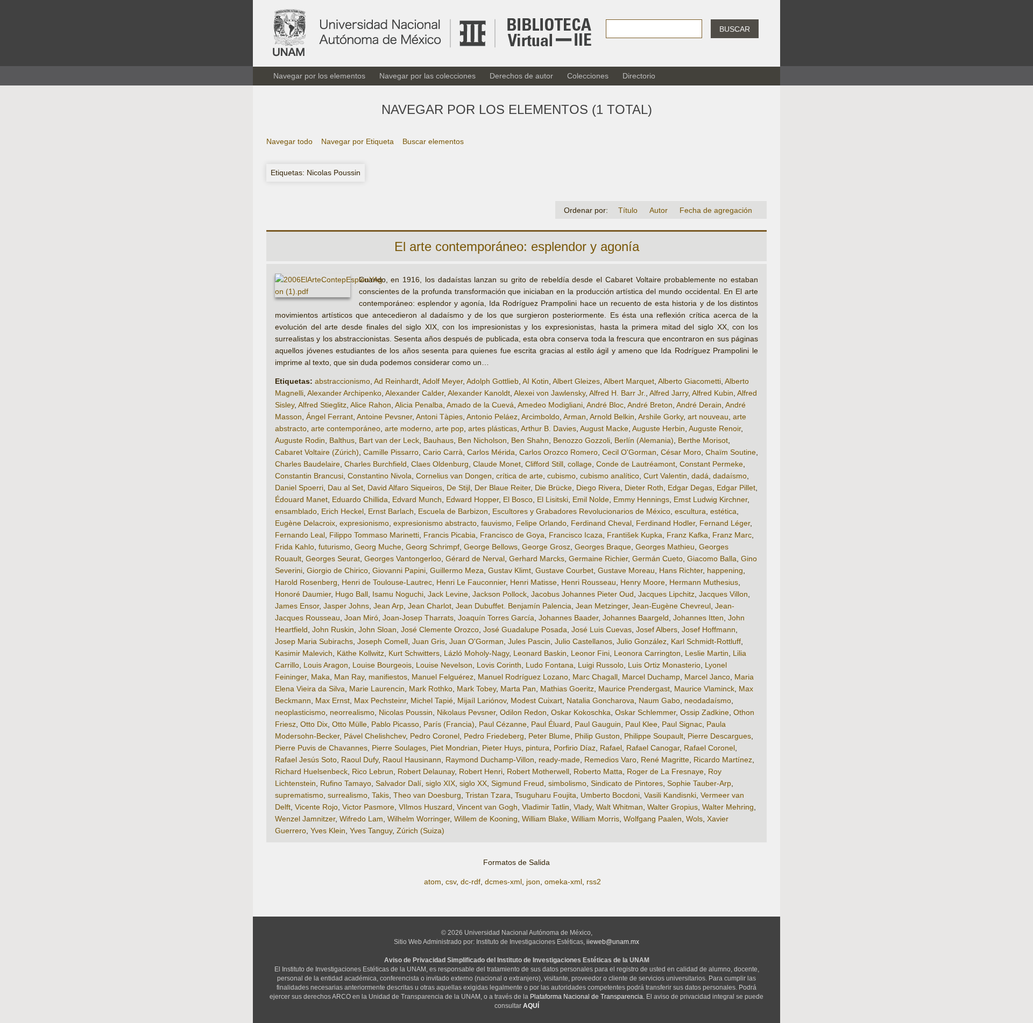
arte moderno (408, 428)
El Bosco (518, 499)
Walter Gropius (672, 807)
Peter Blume (549, 736)
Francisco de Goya (512, 535)
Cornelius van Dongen (454, 475)
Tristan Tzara (488, 795)
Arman (574, 416)
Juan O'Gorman (476, 641)
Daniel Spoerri (299, 487)
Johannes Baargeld (636, 617)
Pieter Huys (501, 747)
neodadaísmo (707, 700)
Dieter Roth (644, 487)
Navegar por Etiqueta (357, 141)
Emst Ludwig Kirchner (710, 499)
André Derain (698, 404)
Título (628, 210)
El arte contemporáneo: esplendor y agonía (516, 246)
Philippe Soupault (653, 736)
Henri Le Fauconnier (471, 582)
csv (450, 881)
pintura (537, 747)
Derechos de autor (521, 75)
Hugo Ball (351, 594)
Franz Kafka (687, 535)
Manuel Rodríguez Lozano (523, 677)
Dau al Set (345, 487)
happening (725, 570)
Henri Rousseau (588, 582)
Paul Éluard (550, 724)
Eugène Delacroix (305, 523)
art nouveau (708, 416)
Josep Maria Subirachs (314, 641)
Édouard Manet (301, 499)
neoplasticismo (300, 712)
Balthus (342, 440)
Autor (658, 210)
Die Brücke (553, 487)
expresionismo (364, 523)
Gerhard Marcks (536, 558)
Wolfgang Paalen (653, 818)
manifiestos (388, 677)
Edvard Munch (417, 499)
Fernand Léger (724, 523)
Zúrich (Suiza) (420, 830)
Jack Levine (448, 594)
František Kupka (634, 535)
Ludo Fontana (550, 665)
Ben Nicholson (482, 440)
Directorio (638, 75)
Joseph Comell (382, 641)
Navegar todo (289, 141)
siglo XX (473, 783)
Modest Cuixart (536, 700)
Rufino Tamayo (345, 783)
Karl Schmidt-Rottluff (706, 641)
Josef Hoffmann (708, 629)
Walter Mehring (728, 807)
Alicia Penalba (419, 404)
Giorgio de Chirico (337, 570)
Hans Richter (681, 570)
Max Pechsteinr (380, 700)
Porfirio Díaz (575, 747)
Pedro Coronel (434, 736)
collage (580, 464)
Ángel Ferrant (329, 416)
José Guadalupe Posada (525, 629)
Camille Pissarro (391, 452)
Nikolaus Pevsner (466, 712)
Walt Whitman (619, 807)
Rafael (611, 747)
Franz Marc (732, 535)
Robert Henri (481, 771)
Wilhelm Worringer (418, 818)
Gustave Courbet (564, 570)
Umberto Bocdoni (610, 795)
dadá (700, 475)
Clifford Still (544, 464)
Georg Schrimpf (432, 546)
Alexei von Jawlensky (549, 393)
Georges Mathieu (665, 546)
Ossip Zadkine (704, 712)
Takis (380, 795)
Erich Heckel (342, 511)
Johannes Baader (568, 617)
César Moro (681, 452)
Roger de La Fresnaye (665, 771)
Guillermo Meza (457, 570)
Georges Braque (603, 546)
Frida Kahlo (294, 546)
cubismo (561, 475)
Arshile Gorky (660, 416)
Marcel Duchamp (651, 677)
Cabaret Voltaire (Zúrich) (317, 452)
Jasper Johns (346, 606)
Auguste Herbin (658, 428)
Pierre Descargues (719, 736)
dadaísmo (730, 475)
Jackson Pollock (499, 594)
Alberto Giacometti (689, 381)
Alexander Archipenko (344, 393)
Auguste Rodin (300, 440)
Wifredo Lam (361, 818)
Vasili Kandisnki (670, 795)
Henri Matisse (533, 582)
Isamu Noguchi (397, 594)
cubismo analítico (609, 475)
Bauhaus (438, 440)
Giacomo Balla (712, 558)
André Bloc (605, 404)
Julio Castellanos (583, 641)
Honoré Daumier (303, 594)
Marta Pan (518, 688)
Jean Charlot (429, 606)
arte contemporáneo (345, 428)
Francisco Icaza (576, 535)
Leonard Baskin (540, 653)
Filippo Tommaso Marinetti (374, 535)
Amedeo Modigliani (550, 404)
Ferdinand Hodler (665, 523)
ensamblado (296, 511)
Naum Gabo (659, 700)
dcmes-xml (503, 881)
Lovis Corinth (499, 665)
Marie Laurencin (377, 688)
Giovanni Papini (399, 570)
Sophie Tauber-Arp (699, 783)
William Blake (544, 818)
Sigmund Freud (517, 783)
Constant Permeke (711, 464)
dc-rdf (470, 881)
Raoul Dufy (359, 759)
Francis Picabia (449, 535)
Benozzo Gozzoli (581, 440)
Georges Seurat (333, 558)
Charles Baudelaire (307, 464)
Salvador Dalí (398, 783)
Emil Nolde (590, 499)
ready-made (559, 759)
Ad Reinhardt (396, 381)
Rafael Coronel (709, 747)
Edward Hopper (472, 499)
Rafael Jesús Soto (306, 759)
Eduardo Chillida (360, 499)
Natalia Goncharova (600, 700)
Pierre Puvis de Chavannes (321, 747)
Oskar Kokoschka (581, 712)
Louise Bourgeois (382, 665)
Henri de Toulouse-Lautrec (387, 582)
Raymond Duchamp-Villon (489, 759)
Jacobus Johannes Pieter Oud (582, 594)
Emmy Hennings (641, 499)
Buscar (734, 29)
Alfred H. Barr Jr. (617, 393)
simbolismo (567, 783)
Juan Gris (428, 641)
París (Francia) (449, 724)
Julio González (642, 641)
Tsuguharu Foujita (545, 795)
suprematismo (299, 795)
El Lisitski (552, 499)
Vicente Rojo (316, 807)
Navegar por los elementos (319, 75)
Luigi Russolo (601, 665)
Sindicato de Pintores (627, 783)
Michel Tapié (432, 700)
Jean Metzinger (602, 606)
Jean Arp (388, 606)
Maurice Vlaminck (704, 688)
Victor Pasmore (368, 807)
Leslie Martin (706, 653)
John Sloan (377, 629)
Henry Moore (642, 582)
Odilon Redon (523, 712)
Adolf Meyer (442, 381)
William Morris (595, 818)
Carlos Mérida (491, 452)
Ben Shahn (530, 440)
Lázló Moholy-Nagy (476, 653)
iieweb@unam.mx (612, 942)
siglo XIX (440, 783)
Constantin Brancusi (309, 475)
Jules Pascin (529, 641)
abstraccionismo (342, 381)
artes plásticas (492, 428)
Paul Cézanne (503, 724)
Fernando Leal (300, 535)
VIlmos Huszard (425, 807)
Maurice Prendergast (634, 688)
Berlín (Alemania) (644, 440)
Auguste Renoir (715, 428)
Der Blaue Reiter (502, 487)
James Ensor (297, 606)
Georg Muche (378, 546)
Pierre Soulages (399, 747)
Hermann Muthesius (703, 582)
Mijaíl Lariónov (481, 700)
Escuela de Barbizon (453, 511)
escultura (690, 511)
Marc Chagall (595, 677)
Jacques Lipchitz (666, 594)
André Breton (650, 404)
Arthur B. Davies (548, 428)
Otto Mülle (349, 724)
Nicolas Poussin (406, 712)
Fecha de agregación (716, 210)
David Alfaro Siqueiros (404, 487)
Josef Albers (656, 629)
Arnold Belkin (612, 416)
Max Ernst (332, 700)
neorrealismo (352, 712)
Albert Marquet (629, 381)
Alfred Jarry (668, 393)
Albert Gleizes (576, 381)
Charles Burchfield (375, 464)
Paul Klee (641, 724)
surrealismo (347, 795)
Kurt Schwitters (414, 653)
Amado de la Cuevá (480, 404)
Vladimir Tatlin (545, 807)
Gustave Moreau (626, 570)
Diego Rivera (598, 487)
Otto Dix (314, 724)
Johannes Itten (698, 617)
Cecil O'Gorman (629, 452)
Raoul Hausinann (412, 759)
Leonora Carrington (647, 653)
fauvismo (496, 523)
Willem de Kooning (486, 818)
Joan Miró (361, 617)
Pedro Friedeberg (494, 736)
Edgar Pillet (736, 487)
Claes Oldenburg (440, 464)
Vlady (583, 807)
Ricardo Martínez (723, 759)
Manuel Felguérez (442, 677)
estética (723, 511)
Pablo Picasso (395, 724)
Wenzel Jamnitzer (305, 818)
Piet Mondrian (454, 747)
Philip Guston (597, 736)
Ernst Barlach (391, 511)
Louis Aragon (325, 665)
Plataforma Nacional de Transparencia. (587, 996)
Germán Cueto (657, 558)
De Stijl (458, 487)
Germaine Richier (598, 558)
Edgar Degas (690, 487)
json (533, 881)
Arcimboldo (540, 416)
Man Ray (349, 677)
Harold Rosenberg (306, 582)
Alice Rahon (370, 404)
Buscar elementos (433, 141)
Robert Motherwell (538, 771)
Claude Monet (497, 464)
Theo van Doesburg (427, 795)
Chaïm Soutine (730, 452)
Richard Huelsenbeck (311, 771)
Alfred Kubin (712, 393)
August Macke (604, 428)
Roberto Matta (598, 771)
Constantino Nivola (380, 475)
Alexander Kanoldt (479, 393)
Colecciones (588, 75)
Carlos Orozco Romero (558, 452)
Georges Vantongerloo (402, 558)
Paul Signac (682, 724)
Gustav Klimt (509, 570)
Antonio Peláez (492, 416)
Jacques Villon (723, 594)
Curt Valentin (665, 475)
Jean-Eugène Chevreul (671, 606)
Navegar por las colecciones (427, 75)
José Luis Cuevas (601, 629)
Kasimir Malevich (303, 653)
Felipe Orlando (541, 523)
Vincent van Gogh (487, 807)
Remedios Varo (610, 759)
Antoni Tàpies (439, 416)
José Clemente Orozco (440, 629)
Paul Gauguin (598, 724)
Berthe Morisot (703, 440)
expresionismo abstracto (435, 523)
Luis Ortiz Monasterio (664, 665)
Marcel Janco (707, 677)
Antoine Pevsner (384, 416)
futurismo (334, 546)
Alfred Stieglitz (322, 404)
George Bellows (491, 546)
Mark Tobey (476, 688)
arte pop (449, 428)
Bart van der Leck (389, 440)
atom (432, 881)
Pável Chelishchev (375, 736)
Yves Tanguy (371, 830)
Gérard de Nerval (475, 558)
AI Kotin (535, 381)
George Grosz (546, 546)
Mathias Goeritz (567, 688)
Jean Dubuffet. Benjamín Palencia (513, 606)
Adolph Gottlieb (492, 381)
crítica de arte (519, 475)
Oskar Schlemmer (645, 712)
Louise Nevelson (444, 665)
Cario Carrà (443, 452)
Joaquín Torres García (496, 617)
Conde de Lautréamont (635, 464)
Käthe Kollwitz (360, 653)
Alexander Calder (414, 393)
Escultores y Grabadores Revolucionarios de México (581, 511)
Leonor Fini (590, 653)
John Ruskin (333, 629)
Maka (320, 677)
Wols (694, 818)
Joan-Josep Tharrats (418, 617)
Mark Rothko (430, 688)
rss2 (593, 881)
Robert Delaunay (426, 771)
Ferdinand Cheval (601, 523)
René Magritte (665, 759)
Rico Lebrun (372, 771)
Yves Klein (327, 830)
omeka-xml (563, 881)
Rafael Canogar (653, 747)
